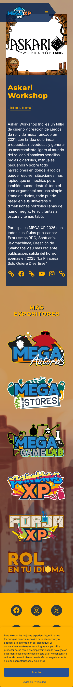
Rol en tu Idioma (20, 107)
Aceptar (36, 672)
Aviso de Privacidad (34, 681)
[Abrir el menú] (46, 12)
